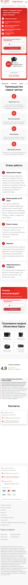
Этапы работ (14, 83)
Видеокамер (4, 537)
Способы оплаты (5, 525)
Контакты (3, 510)
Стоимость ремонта (6, 505)
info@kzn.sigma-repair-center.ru (12, 418)
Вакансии (3, 512)
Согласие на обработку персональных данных (13, 522)
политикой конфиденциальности (14, 51)
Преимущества (5, 83)
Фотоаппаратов (15, 537)
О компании (4, 515)
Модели (21, 83)
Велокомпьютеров (15, 534)
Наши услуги (4, 520)
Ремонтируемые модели (7, 517)
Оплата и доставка (6, 507)
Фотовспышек (4, 539)
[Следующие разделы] (27, 83)
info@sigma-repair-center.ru (11, 473)
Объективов (4, 534)
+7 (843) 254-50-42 (17, 1)
